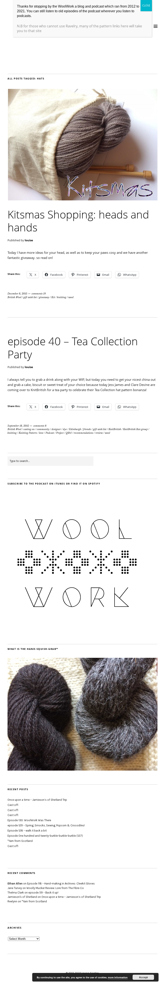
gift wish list (30, 297)
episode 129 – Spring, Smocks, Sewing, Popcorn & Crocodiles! (46, 825)
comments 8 (39, 425)
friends (87, 429)
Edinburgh (75, 429)
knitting (61, 297)
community (43, 429)
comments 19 (39, 293)
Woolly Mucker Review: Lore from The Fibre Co (55, 888)
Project (60, 432)
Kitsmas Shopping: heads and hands (78, 221)
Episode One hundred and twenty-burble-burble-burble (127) (45, 835)
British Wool (14, 297)
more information (118, 977)
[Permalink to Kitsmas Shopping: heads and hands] (82, 199)
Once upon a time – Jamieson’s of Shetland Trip (37, 799)
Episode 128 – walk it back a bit (27, 830)
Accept (143, 977)
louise (29, 240)
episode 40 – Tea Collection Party (73, 347)
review (99, 432)
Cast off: (13, 805)
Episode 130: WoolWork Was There (29, 820)
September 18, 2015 (18, 425)
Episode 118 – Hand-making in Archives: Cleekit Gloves (61, 883)
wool (70, 297)
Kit (53, 297)
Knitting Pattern (28, 432)
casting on (29, 429)
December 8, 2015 (17, 293)
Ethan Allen (15, 883)
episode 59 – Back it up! (43, 892)
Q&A (69, 432)
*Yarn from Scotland (20, 840)
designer (56, 429)
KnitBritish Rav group (135, 429)
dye (65, 429)
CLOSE (146, 5)
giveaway (44, 297)
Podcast (50, 432)
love (41, 432)
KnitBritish (114, 429)
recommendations (83, 432)
